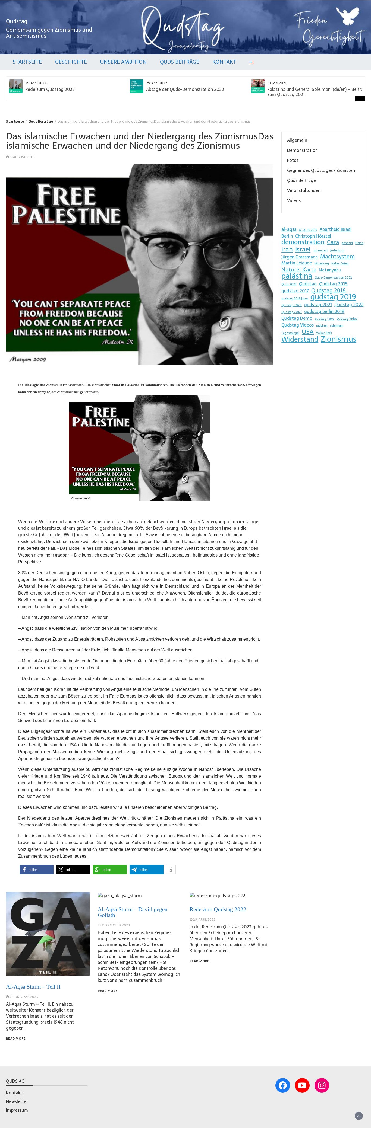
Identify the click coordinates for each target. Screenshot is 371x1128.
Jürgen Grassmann (299, 257)
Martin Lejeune (296, 263)
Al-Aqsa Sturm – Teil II (33, 986)
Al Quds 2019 (308, 230)
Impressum (17, 1110)
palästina (296, 276)
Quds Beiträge (179, 62)
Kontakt (224, 62)
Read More (16, 1038)
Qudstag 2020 (291, 305)
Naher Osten (340, 263)
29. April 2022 (204, 919)
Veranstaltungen (303, 190)
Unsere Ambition (123, 62)
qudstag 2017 (295, 291)
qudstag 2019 (333, 297)
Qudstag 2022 (348, 305)
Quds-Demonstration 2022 (333, 277)
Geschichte (71, 62)
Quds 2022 (289, 284)
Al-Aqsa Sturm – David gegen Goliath (133, 912)
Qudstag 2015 (333, 284)
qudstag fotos (324, 319)
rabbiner (322, 325)
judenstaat (320, 250)
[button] (37, 869)
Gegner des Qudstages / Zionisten (321, 170)
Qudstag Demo (296, 318)
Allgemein (297, 140)
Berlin (287, 236)
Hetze (359, 243)
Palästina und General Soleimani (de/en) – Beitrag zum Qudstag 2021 (316, 92)
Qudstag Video (347, 319)
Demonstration (302, 150)
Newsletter (17, 1101)
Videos (294, 200)
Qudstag (16, 21)
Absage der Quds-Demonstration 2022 (185, 89)
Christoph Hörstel (313, 236)
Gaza (333, 242)
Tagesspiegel (290, 333)
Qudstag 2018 (328, 290)
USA (308, 332)
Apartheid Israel (335, 229)
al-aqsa (289, 229)
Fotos (292, 160)
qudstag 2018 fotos (294, 298)
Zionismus (338, 339)
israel (302, 249)
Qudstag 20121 (291, 312)
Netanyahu (330, 270)
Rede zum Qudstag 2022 (50, 89)
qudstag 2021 (318, 305)
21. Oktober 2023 (24, 996)
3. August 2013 (22, 157)
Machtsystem (337, 257)
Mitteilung (321, 263)
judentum (337, 250)
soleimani (337, 325)
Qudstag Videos (297, 325)
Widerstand (299, 339)
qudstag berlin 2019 (324, 311)
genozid (347, 243)
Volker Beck (324, 333)
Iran (287, 249)
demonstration (303, 242)
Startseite (27, 62)
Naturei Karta (298, 270)
